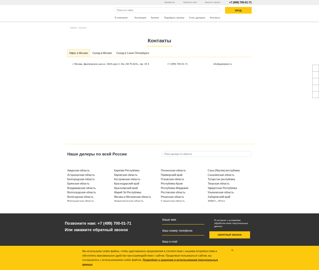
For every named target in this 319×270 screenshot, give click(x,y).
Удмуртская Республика (222, 188)
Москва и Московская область (132, 196)
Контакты (215, 17)
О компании (121, 17)
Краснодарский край (126, 183)
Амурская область (78, 170)
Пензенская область (173, 170)
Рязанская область (172, 196)
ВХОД (238, 10)
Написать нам (190, 2)
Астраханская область (81, 175)
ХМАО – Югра (216, 201)
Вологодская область (80, 196)
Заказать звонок (212, 2)
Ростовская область (173, 192)
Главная (73, 28)
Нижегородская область (129, 201)
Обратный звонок (230, 234)
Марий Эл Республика (127, 192)
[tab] (78, 53)
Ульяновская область (221, 192)
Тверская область (218, 183)
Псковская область (172, 179)
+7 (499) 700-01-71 (240, 2)
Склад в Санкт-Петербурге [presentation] (132, 53)
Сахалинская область (221, 175)
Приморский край (171, 175)
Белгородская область (81, 179)
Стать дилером (197, 17)
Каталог (155, 17)
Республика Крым (172, 183)
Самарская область (173, 201)
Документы (169, 2)
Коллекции (140, 17)
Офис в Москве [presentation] (78, 53)
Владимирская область (81, 188)
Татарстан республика (221, 179)
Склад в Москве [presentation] (102, 53)
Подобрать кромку (174, 17)
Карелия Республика (126, 170)
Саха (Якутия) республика (224, 170)
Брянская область (78, 183)
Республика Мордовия (174, 188)
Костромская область (127, 179)
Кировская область (125, 175)
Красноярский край (126, 188)
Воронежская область (80, 201)
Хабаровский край (219, 196)
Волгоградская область (81, 192)
